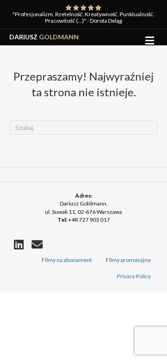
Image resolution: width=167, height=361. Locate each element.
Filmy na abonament (67, 259)
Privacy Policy (134, 276)
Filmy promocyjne (128, 259)
